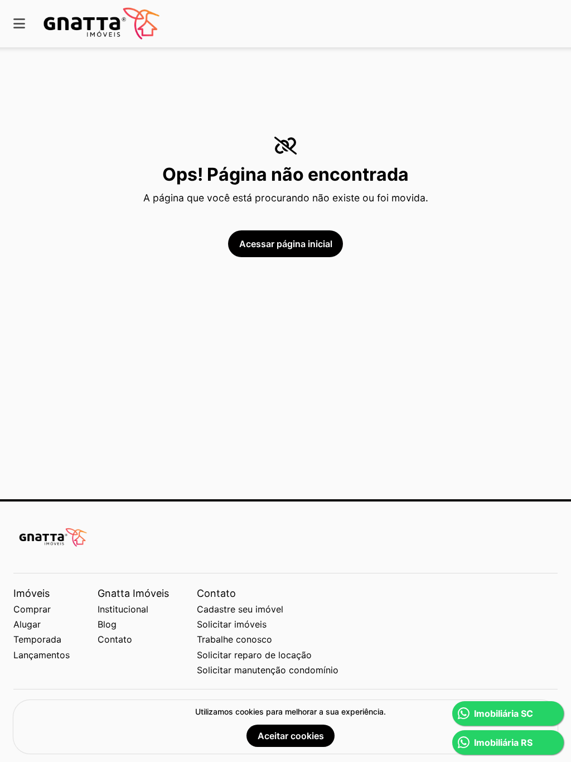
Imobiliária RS (503, 742)
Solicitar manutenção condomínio (267, 670)
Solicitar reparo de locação (254, 654)
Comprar (32, 609)
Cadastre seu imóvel (240, 609)
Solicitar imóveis (232, 624)
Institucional (123, 609)
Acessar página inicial (285, 243)
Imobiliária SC (503, 713)
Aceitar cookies (291, 735)
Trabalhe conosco (234, 639)
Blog (107, 624)
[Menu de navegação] (19, 23)
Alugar (27, 624)
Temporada (37, 639)
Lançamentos (41, 654)
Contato (115, 639)
